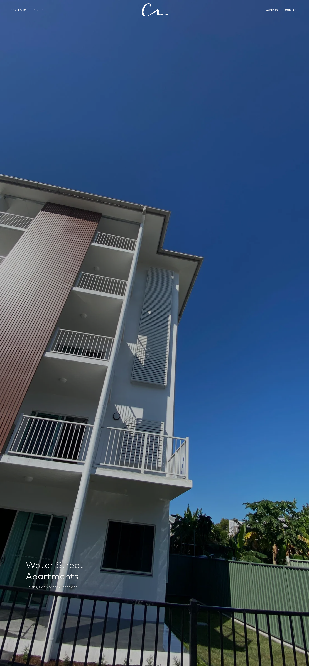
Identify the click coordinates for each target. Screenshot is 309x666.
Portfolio (18, 10)
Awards (272, 10)
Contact (291, 10)
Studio (38, 10)
